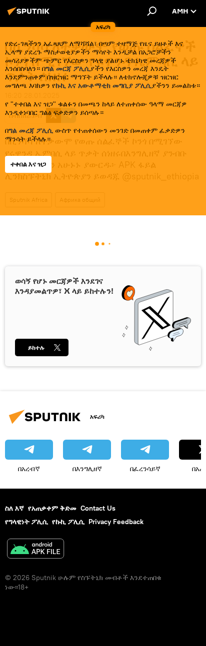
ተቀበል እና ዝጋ (28, 164)
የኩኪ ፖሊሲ (68, 521)
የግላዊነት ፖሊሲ (26, 521)
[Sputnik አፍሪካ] (30, 14)
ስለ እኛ (14, 508)
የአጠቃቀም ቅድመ (52, 508)
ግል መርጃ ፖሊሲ (68, 68)
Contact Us (98, 508)
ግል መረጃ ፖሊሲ (30, 130)
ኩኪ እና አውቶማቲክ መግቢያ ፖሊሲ (104, 85)
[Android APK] (36, 550)
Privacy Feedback (116, 521)
